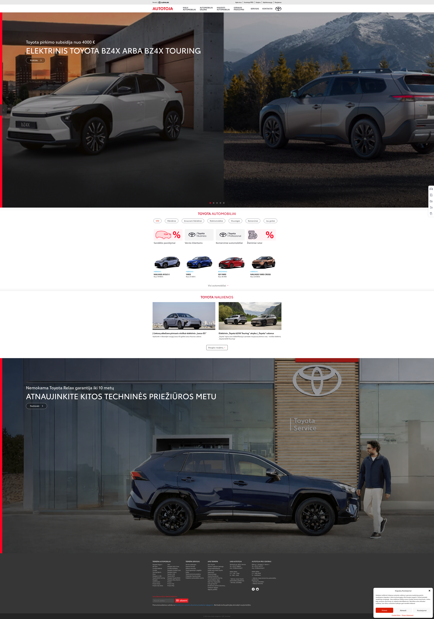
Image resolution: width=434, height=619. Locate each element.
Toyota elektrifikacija (214, 568)
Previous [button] (3, 110)
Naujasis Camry (172, 572)
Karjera (258, 2)
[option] (217, 110)
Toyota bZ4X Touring (159, 578)
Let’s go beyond (212, 584)
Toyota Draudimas (213, 576)
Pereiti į (155, 2)
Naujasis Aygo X (157, 564)
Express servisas (190, 566)
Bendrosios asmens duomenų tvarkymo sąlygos (216, 586)
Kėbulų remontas (191, 568)
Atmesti (403, 610)
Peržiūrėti (35, 405)
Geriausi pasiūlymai (239, 8)
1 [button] (210, 203)
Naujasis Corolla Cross (174, 570)
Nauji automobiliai (189, 8)
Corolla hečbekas (172, 568)
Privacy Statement (407, 615)
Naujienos (278, 2)
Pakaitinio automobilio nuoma (195, 578)
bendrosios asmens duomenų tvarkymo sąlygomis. (195, 605)
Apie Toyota (211, 564)
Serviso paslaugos (191, 564)
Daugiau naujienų (215, 347)
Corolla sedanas (157, 568)
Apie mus (238, 2)
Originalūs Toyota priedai (193, 576)
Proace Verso (156, 584)
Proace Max (170, 585)
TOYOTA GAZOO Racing (215, 578)
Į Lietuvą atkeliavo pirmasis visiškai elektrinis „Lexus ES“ (179, 333)
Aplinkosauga (267, 2)
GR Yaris (222, 274)
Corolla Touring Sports (157, 571)
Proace (169, 582)
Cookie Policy (396, 615)
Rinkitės (34, 60)
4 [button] (220, 203)
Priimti (384, 610)
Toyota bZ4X (171, 576)
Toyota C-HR (171, 574)
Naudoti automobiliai (223, 8)
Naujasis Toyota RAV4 (173, 578)
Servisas (255, 8)
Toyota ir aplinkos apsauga (215, 566)
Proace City (170, 584)
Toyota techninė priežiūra (193, 574)
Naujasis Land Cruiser (156, 581)
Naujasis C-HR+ (157, 576)
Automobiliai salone (206, 8)
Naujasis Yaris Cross (260, 274)
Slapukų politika (212, 589)
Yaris (188, 274)
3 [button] (217, 203)
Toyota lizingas (212, 574)
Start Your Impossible (214, 582)
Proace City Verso (158, 585)
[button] (429, 591)
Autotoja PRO (248, 2)
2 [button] (213, 203)
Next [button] (430, 110)
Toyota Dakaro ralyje (214, 580)
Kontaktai (267, 8)
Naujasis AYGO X (162, 274)
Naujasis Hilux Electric (173, 580)
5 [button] (224, 203)
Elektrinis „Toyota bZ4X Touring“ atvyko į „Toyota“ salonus (246, 333)
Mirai (154, 574)
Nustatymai (422, 610)
